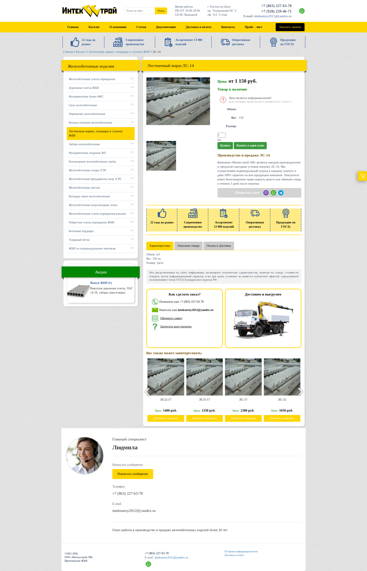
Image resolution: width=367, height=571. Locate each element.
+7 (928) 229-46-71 (276, 11)
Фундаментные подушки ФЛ (87, 153)
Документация (166, 27)
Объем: (232, 109)
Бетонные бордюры (81, 231)
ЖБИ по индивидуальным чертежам (92, 248)
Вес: (234, 117)
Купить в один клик (250, 145)
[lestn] (161, 155)
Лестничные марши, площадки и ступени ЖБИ (96, 133)
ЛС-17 (243, 399)
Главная (73, 27)
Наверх (353, 541)
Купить (225, 145)
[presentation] (145, 391)
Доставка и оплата (198, 27)
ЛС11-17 (204, 399)
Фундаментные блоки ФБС (86, 96)
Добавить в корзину (166, 418)
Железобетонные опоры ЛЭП (87, 170)
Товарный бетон (79, 239)
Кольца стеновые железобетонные (90, 122)
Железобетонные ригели (84, 187)
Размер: (231, 126)
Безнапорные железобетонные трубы (92, 161)
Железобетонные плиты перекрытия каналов (97, 213)
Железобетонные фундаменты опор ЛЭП (95, 179)
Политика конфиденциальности (241, 551)
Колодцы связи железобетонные (89, 196)
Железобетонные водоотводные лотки (93, 205)
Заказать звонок (290, 27)
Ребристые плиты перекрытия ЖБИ (91, 222)
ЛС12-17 (165, 399)
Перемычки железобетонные (87, 114)
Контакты (228, 27)
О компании (118, 27)
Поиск (161, 10)
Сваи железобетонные (83, 105)
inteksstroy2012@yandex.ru (273, 16)
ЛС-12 (282, 399)
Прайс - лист (253, 27)
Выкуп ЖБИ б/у (101, 282)
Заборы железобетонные (84, 144)
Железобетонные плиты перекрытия (92, 79)
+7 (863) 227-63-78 (276, 6)
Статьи (141, 27)
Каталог (94, 27)
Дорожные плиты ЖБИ (84, 87)
